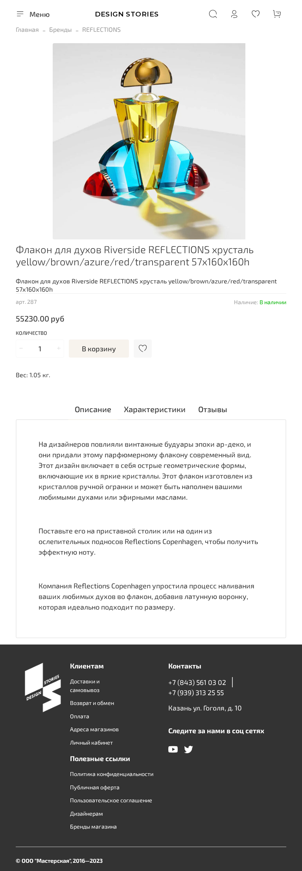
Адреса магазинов (94, 729)
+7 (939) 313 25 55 (196, 692)
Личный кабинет (91, 742)
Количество (31, 333)
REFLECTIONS (101, 29)
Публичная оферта (95, 787)
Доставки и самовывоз (84, 685)
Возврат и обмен (92, 702)
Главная (27, 29)
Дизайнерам (86, 813)
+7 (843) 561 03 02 (197, 682)
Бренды (60, 29)
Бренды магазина (93, 826)
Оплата (79, 716)
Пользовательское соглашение (111, 800)
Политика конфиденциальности (111, 774)
